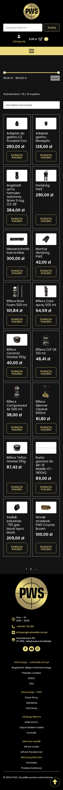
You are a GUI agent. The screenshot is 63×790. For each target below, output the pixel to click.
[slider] (4, 72)
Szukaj (52, 27)
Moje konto (31, 722)
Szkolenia (31, 702)
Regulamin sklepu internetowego (31, 667)
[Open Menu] (31, 51)
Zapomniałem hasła (31, 727)
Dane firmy (31, 697)
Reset (55, 78)
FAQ (31, 683)
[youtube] (31, 648)
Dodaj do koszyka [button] (17, 156)
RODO (31, 678)
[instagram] (37, 648)
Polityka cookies (31, 673)
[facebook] (25, 648)
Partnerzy (31, 708)
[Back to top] (55, 782)
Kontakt (31, 732)
